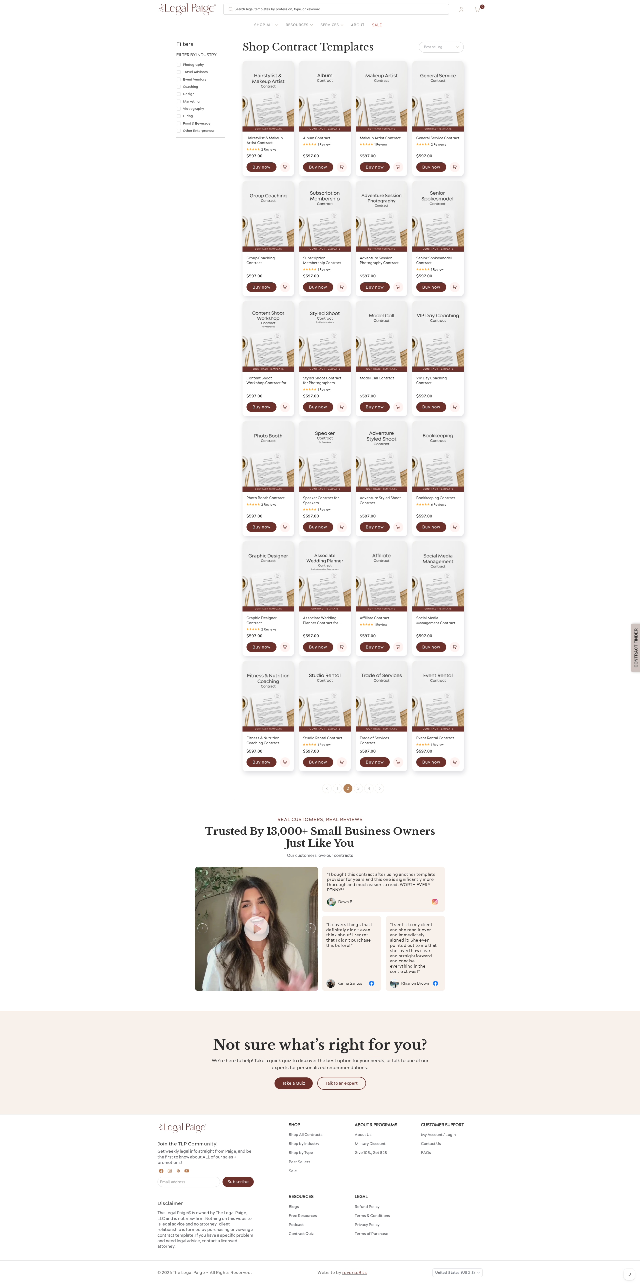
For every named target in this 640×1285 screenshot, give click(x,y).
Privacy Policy (367, 1224)
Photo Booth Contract (265, 498)
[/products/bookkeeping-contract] (438, 456)
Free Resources (303, 1215)
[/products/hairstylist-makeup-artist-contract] (268, 96)
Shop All (264, 25)
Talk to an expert (342, 1083)
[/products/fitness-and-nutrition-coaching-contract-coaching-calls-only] (268, 696)
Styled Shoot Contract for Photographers (322, 380)
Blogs (294, 1206)
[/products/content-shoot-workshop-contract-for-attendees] (268, 336)
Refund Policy (367, 1206)
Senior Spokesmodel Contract (434, 260)
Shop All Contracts (305, 1134)
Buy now (261, 167)
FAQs (426, 1152)
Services (329, 25)
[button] (477, 10)
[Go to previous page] (327, 788)
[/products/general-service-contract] (438, 96)
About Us (363, 1134)
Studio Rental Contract (322, 738)
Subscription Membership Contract (322, 260)
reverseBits (354, 1272)
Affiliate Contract (375, 618)
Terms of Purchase (371, 1233)
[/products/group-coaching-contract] (268, 216)
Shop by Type (301, 1152)
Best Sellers (299, 1161)
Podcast (296, 1224)
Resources (297, 25)
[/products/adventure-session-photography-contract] (381, 216)
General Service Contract (438, 138)
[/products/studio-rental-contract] (324, 696)
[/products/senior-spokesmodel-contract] (438, 216)
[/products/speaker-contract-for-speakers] (324, 456)
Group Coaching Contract (260, 260)
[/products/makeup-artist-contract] (381, 96)
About (357, 25)
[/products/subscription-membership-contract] (324, 216)
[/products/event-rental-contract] (438, 696)
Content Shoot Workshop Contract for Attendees (266, 381)
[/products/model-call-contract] (381, 336)
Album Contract (316, 138)
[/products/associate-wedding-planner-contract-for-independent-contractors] (324, 576)
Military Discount (370, 1143)
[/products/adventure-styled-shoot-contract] (381, 456)
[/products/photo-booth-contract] (268, 456)
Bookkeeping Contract (435, 498)
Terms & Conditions (372, 1215)
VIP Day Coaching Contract (431, 380)
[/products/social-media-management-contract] (438, 576)
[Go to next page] (379, 788)
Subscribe (238, 1181)
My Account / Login (438, 1134)
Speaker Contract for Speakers (321, 500)
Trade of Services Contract (374, 740)
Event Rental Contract (435, 738)
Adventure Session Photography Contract (379, 260)
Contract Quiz (301, 1233)
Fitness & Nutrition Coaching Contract (263, 740)
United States (455, 1272)
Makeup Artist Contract (380, 138)
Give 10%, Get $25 (371, 1152)
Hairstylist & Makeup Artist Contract (264, 140)
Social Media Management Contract (436, 620)
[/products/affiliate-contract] (381, 576)
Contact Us (431, 1143)
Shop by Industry (304, 1143)
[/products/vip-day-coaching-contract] (438, 336)
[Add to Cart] (285, 167)
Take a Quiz (293, 1083)
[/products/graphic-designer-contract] (268, 576)
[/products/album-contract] (324, 96)
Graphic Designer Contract (261, 620)
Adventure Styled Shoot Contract (380, 500)
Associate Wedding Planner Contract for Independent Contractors (320, 620)
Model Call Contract (377, 378)
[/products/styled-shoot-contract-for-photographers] (324, 336)
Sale (377, 25)
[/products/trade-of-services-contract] (381, 696)
